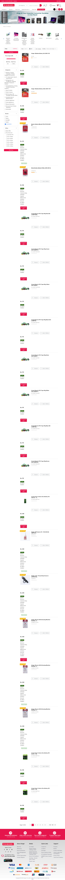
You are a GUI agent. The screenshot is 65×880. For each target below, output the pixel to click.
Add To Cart (24, 83)
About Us (19, 846)
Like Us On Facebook (34, 856)
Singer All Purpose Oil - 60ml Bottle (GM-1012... (40, 532)
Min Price (8, 61)
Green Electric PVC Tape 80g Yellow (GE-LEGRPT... (40, 285)
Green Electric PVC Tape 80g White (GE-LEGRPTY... (40, 391)
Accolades (31, 846)
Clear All (15, 48)
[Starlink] (54, 9)
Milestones (19, 848)
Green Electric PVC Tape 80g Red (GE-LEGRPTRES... (40, 214)
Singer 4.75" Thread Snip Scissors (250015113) (40, 576)
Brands (55, 848)
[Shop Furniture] (57, 9)
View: (22, 48)
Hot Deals (43, 850)
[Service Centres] (62, 9)
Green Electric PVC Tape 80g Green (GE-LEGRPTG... (40, 249)
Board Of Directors (21, 850)
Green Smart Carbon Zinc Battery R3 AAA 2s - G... (40, 497)
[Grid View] (30, 49)
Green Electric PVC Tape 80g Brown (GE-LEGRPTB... (40, 462)
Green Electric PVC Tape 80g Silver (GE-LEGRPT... (40, 355)
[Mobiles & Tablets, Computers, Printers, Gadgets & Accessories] (8, 38)
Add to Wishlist (45, 66)
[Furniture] (40, 35)
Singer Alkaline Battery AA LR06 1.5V (40, 53)
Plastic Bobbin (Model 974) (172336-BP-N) (41, 125)
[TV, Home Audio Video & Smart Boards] (16, 36)
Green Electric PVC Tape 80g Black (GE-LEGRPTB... (41, 320)
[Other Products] (57, 35)
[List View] (31, 49)
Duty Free (17, 9)
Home (4, 26)
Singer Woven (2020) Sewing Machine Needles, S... (40, 620)
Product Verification (58, 850)
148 (50, 824)
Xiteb (32, 879)
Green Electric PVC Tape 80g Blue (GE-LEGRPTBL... (41, 426)
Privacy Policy (57, 855)
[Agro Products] (48, 35)
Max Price (13, 61)
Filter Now (11, 52)
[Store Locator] (59, 9)
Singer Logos (32, 861)
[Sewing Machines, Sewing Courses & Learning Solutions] (32, 38)
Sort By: (44, 48)
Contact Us (43, 846)
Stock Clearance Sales (46, 852)
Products (9, 26)
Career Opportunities (21, 855)
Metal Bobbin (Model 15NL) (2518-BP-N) (41, 168)
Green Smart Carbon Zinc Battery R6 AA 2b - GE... (40, 753)
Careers (15, 1)
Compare (36, 66)
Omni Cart (34, 9)
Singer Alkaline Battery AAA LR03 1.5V (41, 88)
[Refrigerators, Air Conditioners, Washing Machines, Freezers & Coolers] (24, 38)
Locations (43, 848)
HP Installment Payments (46, 854)
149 (52, 824)
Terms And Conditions (58, 857)
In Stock (39, 48)
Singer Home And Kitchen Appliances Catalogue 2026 (33, 853)
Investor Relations (21, 857)
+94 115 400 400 (8, 1)
